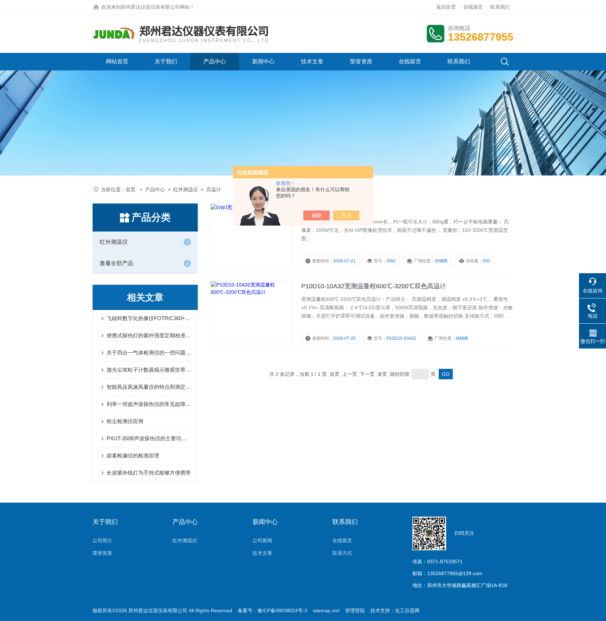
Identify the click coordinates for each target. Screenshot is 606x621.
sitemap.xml (326, 610)
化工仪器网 (407, 610)
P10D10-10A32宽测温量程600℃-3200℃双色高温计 (373, 286)
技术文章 (312, 61)
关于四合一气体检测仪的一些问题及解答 (149, 353)
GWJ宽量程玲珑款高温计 (336, 208)
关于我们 (166, 61)
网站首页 (117, 61)
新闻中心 (263, 61)
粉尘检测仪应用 (125, 421)
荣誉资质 (361, 61)
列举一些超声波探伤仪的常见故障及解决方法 (149, 404)
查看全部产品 (116, 263)
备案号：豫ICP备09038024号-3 (272, 610)
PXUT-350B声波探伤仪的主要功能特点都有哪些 (149, 438)
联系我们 (500, 7)
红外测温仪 (185, 189)
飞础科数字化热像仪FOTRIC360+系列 (149, 318)
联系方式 (342, 553)
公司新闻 (262, 540)
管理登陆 (355, 610)
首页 (131, 189)
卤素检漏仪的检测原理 (133, 455)
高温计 (213, 189)
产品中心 (214, 61)
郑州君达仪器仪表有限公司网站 (155, 7)
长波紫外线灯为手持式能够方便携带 (149, 473)
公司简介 (102, 540)
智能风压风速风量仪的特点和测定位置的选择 (149, 387)
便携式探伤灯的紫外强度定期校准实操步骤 (149, 335)
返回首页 (446, 7)
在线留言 (473, 7)
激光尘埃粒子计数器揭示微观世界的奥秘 (149, 370)
